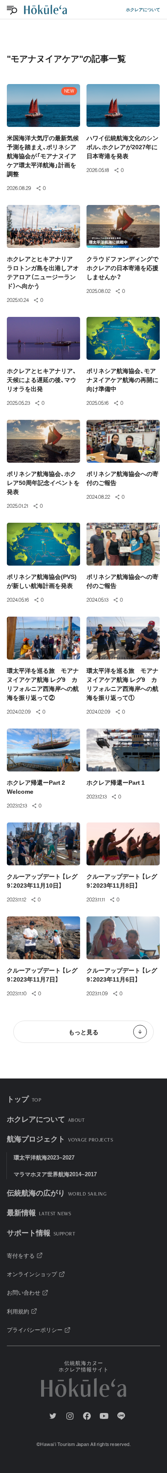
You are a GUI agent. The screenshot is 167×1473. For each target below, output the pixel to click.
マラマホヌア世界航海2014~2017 (55, 1174)
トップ (24, 1098)
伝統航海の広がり (57, 1192)
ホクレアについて (143, 9)
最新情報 (39, 1212)
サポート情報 (41, 1232)
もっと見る (83, 1031)
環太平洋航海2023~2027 (44, 1157)
